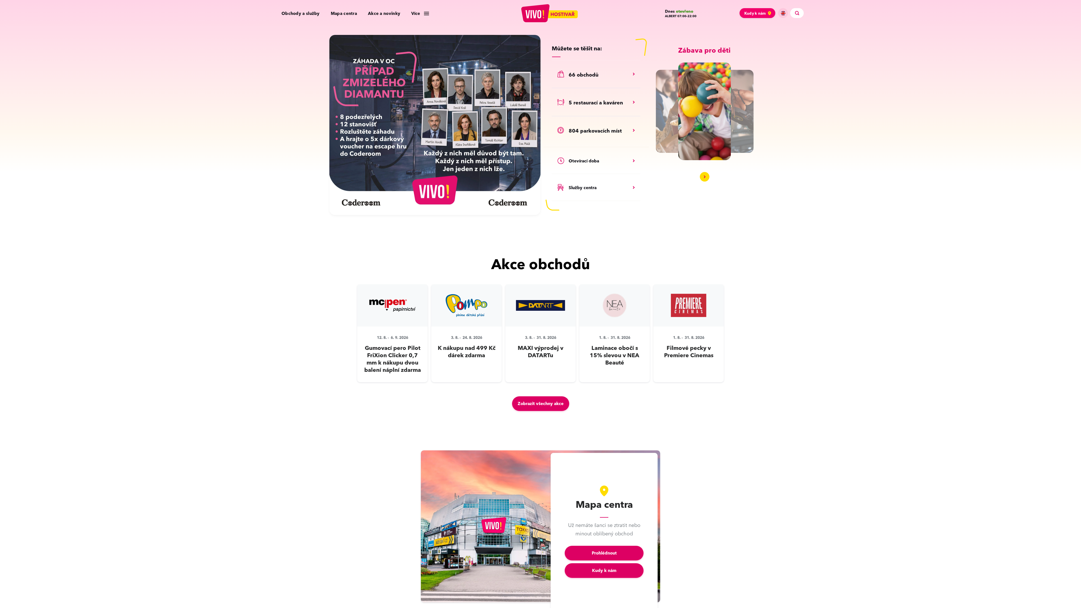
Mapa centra (344, 13)
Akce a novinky (384, 13)
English (783, 13)
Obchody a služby (301, 13)
